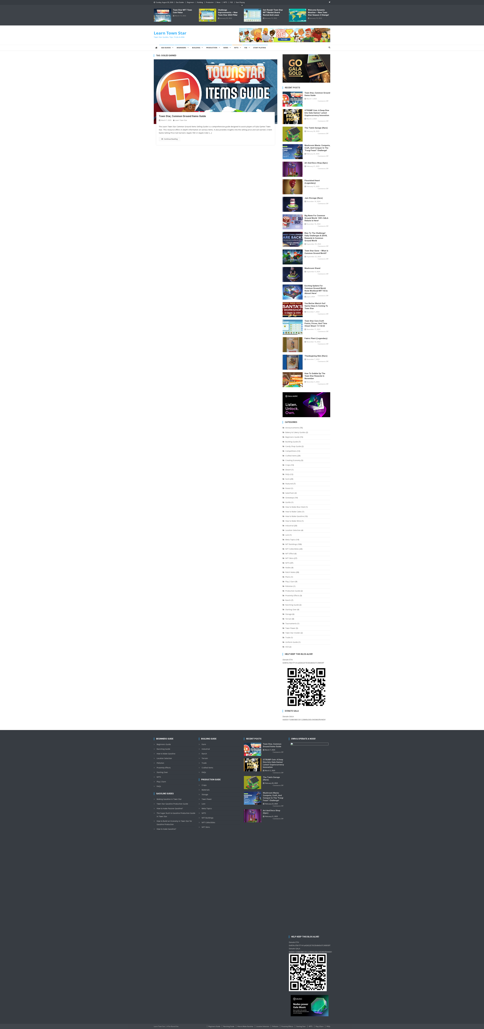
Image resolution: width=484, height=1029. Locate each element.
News (218, 2)
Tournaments (291, 623)
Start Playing (240, 2)
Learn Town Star (170, 33)
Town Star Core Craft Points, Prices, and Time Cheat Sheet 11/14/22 (316, 323)
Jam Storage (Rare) (314, 198)
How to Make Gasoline (294, 516)
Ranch (288, 600)
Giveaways (289, 497)
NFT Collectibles (292, 549)
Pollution (289, 586)
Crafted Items (291, 455)
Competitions (291, 451)
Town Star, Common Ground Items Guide (182, 116)
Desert (288, 469)
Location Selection (293, 530)
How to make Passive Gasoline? (170, 808)
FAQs (287, 474)
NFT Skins (289, 558)
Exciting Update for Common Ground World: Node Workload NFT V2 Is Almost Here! (316, 289)
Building (200, 2)
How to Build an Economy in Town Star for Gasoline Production (174, 823)
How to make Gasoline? (166, 829)
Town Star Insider (292, 633)
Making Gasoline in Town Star (169, 799)
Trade (287, 637)
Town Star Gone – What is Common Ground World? (316, 252)
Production (210, 2)
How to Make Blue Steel (295, 507)
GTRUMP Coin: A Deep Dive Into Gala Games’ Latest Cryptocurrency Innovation (317, 113)
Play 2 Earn (290, 581)
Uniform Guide (291, 642)
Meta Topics (290, 539)
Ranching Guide (292, 605)
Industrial (289, 525)
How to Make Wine (293, 521)
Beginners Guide (292, 437)
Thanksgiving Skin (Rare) (316, 356)
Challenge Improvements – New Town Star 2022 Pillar (227, 12)
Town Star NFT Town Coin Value (182, 11)
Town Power (290, 628)
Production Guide (292, 591)
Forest (288, 488)
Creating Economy (293, 460)
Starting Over (291, 609)
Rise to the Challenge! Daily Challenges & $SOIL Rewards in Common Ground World (316, 237)
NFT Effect (289, 553)
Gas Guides (180, 2)
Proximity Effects (292, 595)
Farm (287, 479)
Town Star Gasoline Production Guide (172, 804)
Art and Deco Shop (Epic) (316, 163)
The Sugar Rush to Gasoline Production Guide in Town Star (176, 815)
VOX (287, 647)
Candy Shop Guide (293, 446)
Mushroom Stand (312, 268)
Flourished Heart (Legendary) (312, 181)
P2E (231, 2)
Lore (287, 535)
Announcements (292, 427)
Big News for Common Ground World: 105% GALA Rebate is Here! (316, 218)
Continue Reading (171, 139)
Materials (206, 790)
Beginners (190, 2)
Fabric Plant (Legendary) (316, 338)
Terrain (288, 619)
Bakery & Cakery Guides (295, 432)
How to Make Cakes (293, 511)
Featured (289, 483)
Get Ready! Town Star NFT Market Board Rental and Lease (273, 12)
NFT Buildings (291, 544)
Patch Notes (290, 572)
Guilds (288, 502)
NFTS (225, 2)
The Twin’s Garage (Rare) (316, 128)
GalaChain (289, 493)
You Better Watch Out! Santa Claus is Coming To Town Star (316, 306)
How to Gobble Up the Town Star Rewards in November (315, 376)
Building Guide (291, 441)
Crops (287, 465)
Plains (287, 577)
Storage (288, 614)
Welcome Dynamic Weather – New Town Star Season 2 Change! (318, 12)
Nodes (288, 567)
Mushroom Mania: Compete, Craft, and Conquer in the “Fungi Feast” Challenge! (317, 148)
